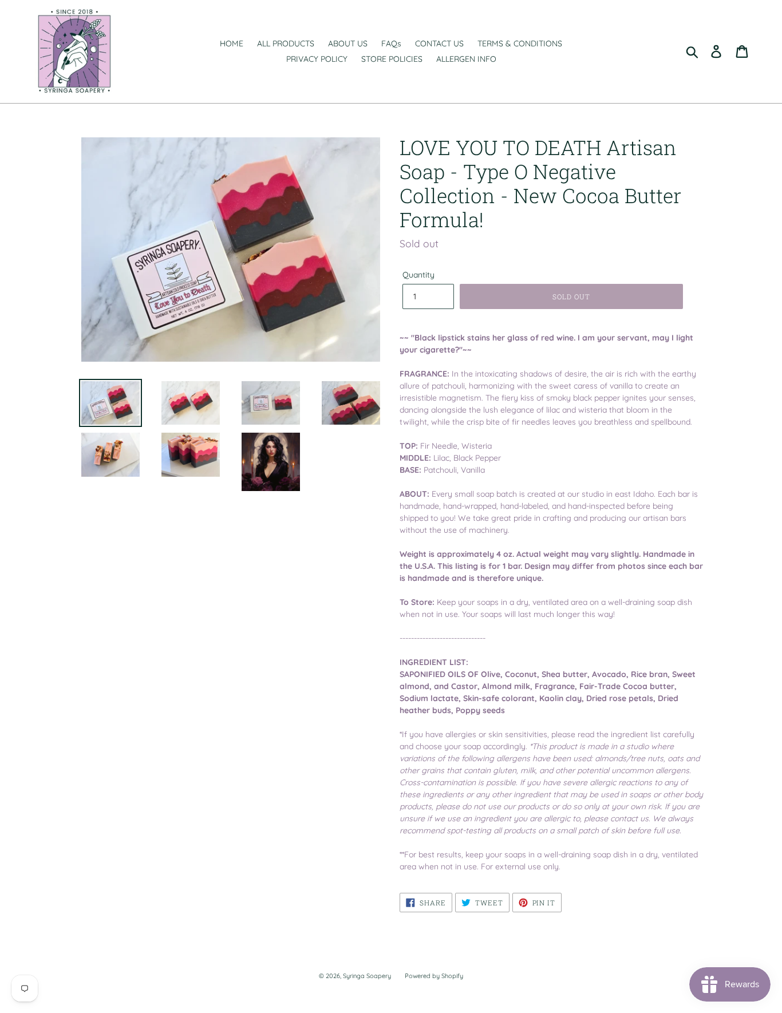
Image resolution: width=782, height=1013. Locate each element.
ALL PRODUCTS (285, 43)
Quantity (418, 275)
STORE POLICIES (391, 59)
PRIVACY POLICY (316, 59)
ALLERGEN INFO (466, 59)
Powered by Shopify (434, 976)
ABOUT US (348, 43)
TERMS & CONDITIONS (519, 43)
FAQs (391, 43)
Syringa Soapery (367, 976)
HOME (231, 43)
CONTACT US (439, 43)
